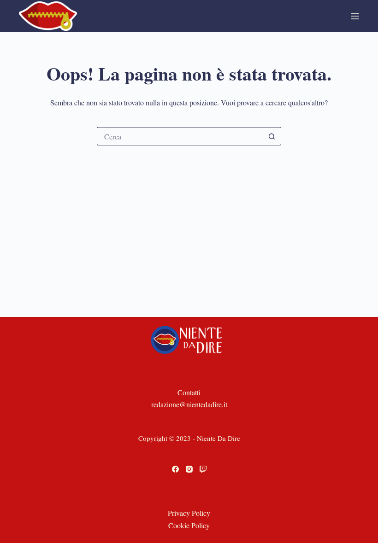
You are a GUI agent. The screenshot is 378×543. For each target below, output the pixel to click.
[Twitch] (203, 469)
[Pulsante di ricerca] (272, 136)
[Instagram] (189, 469)
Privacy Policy (189, 513)
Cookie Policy (189, 525)
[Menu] (355, 16)
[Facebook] (175, 469)
